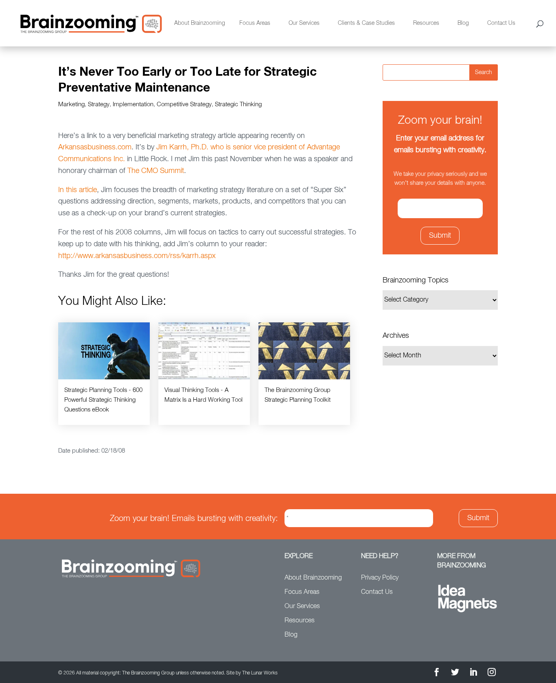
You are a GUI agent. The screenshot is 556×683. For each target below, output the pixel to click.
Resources (426, 23)
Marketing (71, 104)
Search (483, 72)
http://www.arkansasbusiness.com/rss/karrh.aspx (137, 256)
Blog (463, 23)
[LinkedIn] (473, 673)
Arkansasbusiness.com (94, 147)
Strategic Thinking (238, 104)
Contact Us (501, 23)
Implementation (133, 104)
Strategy (98, 104)
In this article (77, 190)
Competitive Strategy (184, 104)
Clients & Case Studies (366, 23)
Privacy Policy (379, 578)
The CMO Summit (155, 171)
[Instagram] (492, 673)
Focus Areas (254, 23)
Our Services (304, 23)
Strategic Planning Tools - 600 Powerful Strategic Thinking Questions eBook (103, 400)
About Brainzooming (199, 23)
